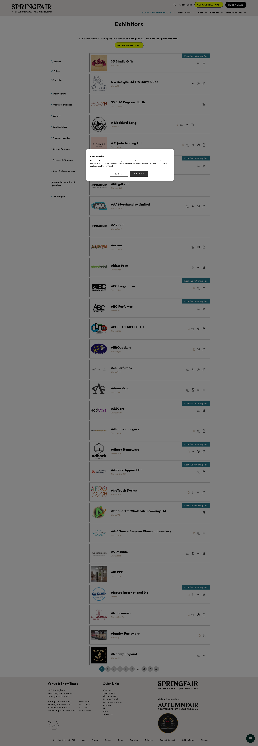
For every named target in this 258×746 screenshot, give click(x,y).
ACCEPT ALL (139, 173)
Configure (119, 173)
